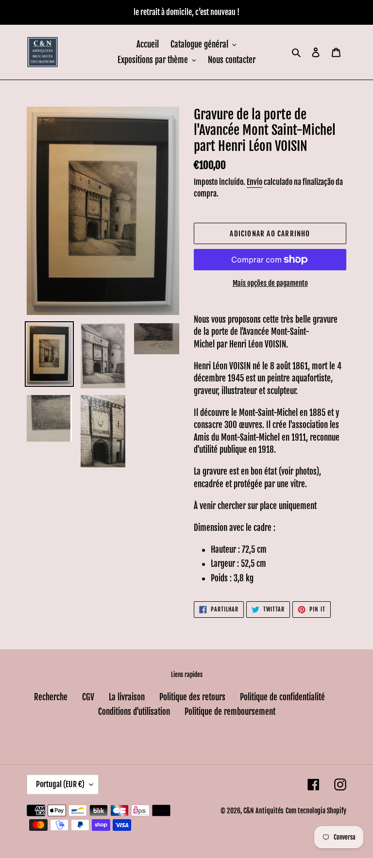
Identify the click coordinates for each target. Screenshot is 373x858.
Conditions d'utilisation (134, 712)
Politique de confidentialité (282, 697)
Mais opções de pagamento (270, 283)
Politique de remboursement (230, 712)
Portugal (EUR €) (60, 784)
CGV (88, 697)
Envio (254, 182)
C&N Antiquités (263, 811)
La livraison (127, 697)
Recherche (51, 697)
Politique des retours (192, 697)
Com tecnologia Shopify (316, 811)
